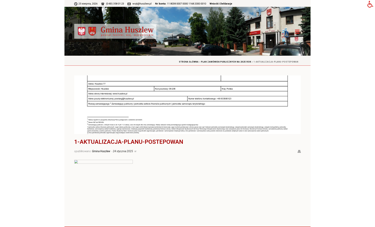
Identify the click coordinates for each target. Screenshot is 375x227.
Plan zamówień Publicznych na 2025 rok (226, 62)
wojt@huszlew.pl (142, 3)
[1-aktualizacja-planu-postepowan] (187, 104)
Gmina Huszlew (101, 151)
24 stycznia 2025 (123, 151)
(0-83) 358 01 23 (115, 3)
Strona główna (189, 62)
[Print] (299, 151)
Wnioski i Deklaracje (221, 3)
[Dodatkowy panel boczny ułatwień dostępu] (370, 4)
